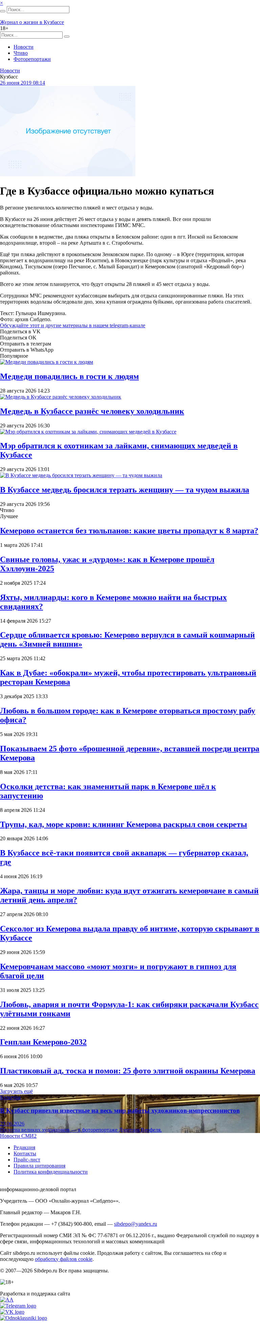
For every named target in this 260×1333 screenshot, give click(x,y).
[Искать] (2, 11)
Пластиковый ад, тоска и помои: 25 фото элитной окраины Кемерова (127, 1070)
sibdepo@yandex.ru (135, 1224)
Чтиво (21, 53)
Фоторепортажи (32, 59)
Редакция (24, 1147)
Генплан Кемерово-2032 (43, 1042)
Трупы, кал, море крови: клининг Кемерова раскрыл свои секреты (123, 824)
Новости (24, 47)
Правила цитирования (39, 1166)
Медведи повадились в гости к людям (69, 376)
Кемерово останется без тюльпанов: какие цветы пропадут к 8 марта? (129, 530)
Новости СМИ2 (18, 1136)
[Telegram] (18, 1306)
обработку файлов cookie (63, 1259)
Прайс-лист (27, 1159)
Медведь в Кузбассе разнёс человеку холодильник (92, 411)
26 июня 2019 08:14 (22, 83)
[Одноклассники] (23, 1318)
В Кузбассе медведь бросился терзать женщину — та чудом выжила (124, 489)
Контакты (25, 1153)
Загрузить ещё (16, 1091)
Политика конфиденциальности (51, 1172)
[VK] (12, 1312)
